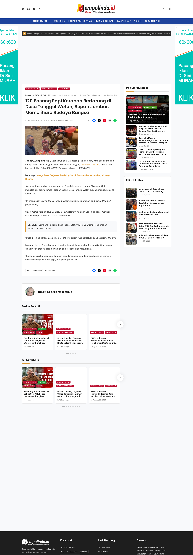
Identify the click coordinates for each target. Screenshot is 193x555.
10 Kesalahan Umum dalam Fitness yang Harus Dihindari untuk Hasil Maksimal (132, 33)
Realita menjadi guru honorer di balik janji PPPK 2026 (154, 213)
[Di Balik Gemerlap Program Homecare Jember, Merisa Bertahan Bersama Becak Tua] (131, 157)
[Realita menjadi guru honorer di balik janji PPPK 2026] (131, 219)
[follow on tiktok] (39, 9)
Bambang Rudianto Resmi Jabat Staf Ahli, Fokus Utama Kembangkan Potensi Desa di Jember (36, 342)
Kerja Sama (103, 551)
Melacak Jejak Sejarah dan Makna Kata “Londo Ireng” (152, 190)
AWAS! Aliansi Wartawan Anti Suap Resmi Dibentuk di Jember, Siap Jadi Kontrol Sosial (153, 130)
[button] (164, 9)
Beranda (29, 95)
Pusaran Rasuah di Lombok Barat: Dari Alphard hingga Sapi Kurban (152, 203)
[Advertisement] (96, 58)
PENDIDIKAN (111, 332)
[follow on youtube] (33, 9)
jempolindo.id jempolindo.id (55, 291)
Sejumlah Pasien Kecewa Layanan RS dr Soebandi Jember (146, 116)
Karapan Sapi (50, 270)
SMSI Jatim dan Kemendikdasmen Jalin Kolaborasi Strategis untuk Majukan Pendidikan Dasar (104, 342)
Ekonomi (42, 329)
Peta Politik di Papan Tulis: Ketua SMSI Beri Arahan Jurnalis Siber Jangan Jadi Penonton (154, 226)
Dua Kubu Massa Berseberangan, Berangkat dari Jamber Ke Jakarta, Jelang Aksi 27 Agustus (154, 141)
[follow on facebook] (23, 9)
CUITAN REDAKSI (152, 21)
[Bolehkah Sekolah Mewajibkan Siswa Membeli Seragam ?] (131, 242)
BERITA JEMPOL (40, 21)
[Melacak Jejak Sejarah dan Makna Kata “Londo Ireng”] (131, 196)
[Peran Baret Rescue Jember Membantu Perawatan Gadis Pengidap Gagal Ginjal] (131, 168)
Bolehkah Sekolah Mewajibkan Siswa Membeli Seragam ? (153, 236)
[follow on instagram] (28, 9)
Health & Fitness (150, 107)
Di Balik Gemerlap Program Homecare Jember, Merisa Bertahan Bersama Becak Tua (153, 152)
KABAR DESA (59, 21)
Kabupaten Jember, (90, 164)
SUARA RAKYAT (124, 21)
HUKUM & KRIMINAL (104, 21)
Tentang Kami (104, 547)
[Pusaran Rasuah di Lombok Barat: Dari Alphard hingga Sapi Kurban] (131, 208)
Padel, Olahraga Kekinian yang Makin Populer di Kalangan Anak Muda (61, 33)
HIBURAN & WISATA (49, 89)
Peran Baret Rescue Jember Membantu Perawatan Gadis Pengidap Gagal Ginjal (153, 163)
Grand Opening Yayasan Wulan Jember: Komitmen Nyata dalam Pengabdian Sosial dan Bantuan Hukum (70, 342)
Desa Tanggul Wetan (34, 270)
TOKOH (137, 21)
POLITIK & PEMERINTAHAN (80, 21)
